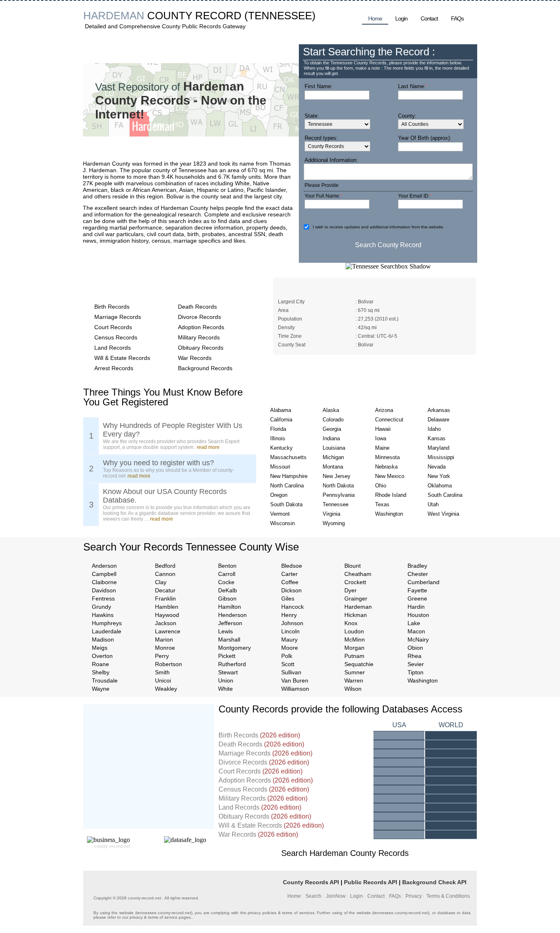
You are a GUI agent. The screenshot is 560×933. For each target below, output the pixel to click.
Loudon (354, 631)
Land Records (112, 347)
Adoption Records (201, 327)
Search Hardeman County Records (345, 853)
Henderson (232, 615)
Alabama (280, 410)
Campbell (104, 574)
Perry (162, 656)
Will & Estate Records (122, 358)
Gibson (227, 598)
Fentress (103, 598)
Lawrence (167, 631)
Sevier (415, 664)
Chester (417, 574)
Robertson (168, 664)
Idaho (434, 429)
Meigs (99, 647)
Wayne (100, 688)
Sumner (354, 672)
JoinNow (336, 896)
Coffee (289, 582)
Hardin (416, 606)
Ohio (380, 485)
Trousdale (105, 680)
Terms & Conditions (448, 896)
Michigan (333, 457)
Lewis (225, 631)
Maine (382, 448)
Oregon (278, 495)
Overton (102, 656)
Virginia (331, 514)
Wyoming (334, 523)
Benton (227, 565)
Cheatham (357, 574)
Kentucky (281, 448)
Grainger (355, 598)
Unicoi (163, 680)
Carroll (226, 574)
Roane (100, 664)
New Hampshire (288, 476)
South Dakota (286, 504)
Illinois (277, 438)
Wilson (353, 688)
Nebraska (386, 467)
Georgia (332, 429)
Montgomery (234, 647)
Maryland (438, 448)
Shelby (100, 672)
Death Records (197, 306)
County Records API (311, 882)
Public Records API (370, 882)
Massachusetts (288, 457)
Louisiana (334, 448)
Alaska (331, 410)
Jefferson (230, 623)
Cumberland (423, 582)
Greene (417, 598)
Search (313, 896)
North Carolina (287, 485)
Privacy (413, 896)
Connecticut (389, 419)
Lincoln (290, 631)
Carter (289, 574)
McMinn (354, 639)
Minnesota (387, 457)
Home (375, 18)
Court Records (113, 327)
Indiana (331, 438)
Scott (287, 664)
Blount (352, 565)
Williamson (295, 688)
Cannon (165, 574)
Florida (278, 429)
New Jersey (337, 476)
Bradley (417, 565)
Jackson (165, 623)
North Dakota (338, 485)
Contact (429, 18)
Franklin (165, 598)
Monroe (165, 647)
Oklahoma (440, 485)
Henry (289, 615)
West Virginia (443, 514)
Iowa (380, 438)
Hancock (292, 606)
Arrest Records (113, 368)
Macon (416, 631)
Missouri (280, 467)
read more (208, 447)
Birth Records (112, 306)
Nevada (437, 467)
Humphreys (107, 623)
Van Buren (294, 680)
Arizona (384, 410)
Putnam (354, 656)
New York (439, 476)
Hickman (355, 615)
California (281, 419)
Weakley (166, 688)
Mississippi (441, 457)
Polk (286, 656)
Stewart (228, 672)
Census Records (115, 337)
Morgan (354, 647)
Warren (353, 680)
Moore (289, 647)
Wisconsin (282, 523)
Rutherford (232, 664)
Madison (103, 639)
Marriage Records (117, 317)
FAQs (457, 18)
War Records (195, 358)
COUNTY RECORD (194, 15)
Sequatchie (358, 664)
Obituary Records (200, 347)
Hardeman (358, 606)
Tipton (415, 672)
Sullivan (291, 672)
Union (225, 680)
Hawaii (383, 429)
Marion (164, 639)
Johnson (292, 623)
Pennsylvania (339, 495)
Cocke (226, 582)
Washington (389, 514)
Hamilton (229, 606)
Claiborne (104, 582)
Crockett (355, 582)
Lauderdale (106, 631)
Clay (160, 582)
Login (401, 18)
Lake (413, 623)
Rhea (414, 656)
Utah (433, 504)
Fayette (417, 590)
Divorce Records (199, 317)
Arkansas (439, 410)
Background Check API (434, 882)
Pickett (226, 656)
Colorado (333, 419)
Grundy (101, 606)
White (225, 688)
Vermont (280, 514)
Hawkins (103, 615)
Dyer (350, 590)
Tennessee (335, 504)
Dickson (291, 590)
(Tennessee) (280, 15)
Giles (287, 598)
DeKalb (227, 590)
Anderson (104, 565)
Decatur (165, 590)
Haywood (167, 615)
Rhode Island (390, 495)
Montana (333, 467)
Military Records (199, 337)
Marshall (229, 639)
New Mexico (389, 476)
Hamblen (166, 606)
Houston (418, 615)
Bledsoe (291, 565)
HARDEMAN (113, 15)
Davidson (104, 590)
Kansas (437, 438)
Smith (162, 672)
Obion (415, 647)
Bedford (165, 565)
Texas (382, 504)
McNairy (418, 639)
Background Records (205, 368)
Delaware (438, 419)
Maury (289, 639)
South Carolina (445, 495)
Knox (350, 623)
